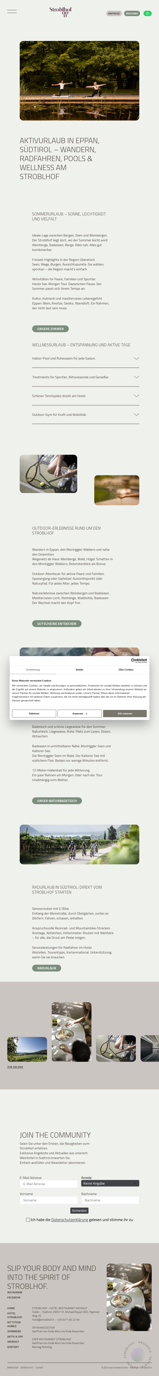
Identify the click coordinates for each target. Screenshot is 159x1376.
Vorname (26, 1193)
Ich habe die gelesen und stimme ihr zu (82, 1219)
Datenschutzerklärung (69, 1220)
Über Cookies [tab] (126, 669)
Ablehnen (34, 713)
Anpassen (77, 713)
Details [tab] (79, 669)
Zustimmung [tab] (33, 669)
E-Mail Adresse (31, 1177)
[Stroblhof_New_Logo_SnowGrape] (61, 12)
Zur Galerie (15, 1067)
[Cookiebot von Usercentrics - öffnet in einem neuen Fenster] (133, 660)
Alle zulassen (125, 713)
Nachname (89, 1193)
